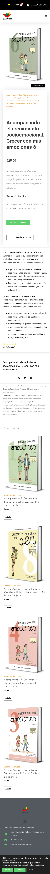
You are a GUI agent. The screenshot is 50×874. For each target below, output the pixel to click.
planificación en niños (11, 408)
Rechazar (20, 870)
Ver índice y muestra (12, 495)
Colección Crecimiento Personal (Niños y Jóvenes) (21, 389)
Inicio (8, 95)
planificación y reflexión (28, 408)
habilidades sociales (22, 405)
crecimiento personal (10, 399)
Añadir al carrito (23, 237)
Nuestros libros (17, 95)
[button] (46, 16)
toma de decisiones (10, 414)
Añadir (8, 517)
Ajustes (31, 870)
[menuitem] (9, 4)
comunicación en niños (34, 395)
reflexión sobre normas (34, 411)
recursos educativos (17, 411)
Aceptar (7, 870)
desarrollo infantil (25, 399)
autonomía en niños (18, 395)
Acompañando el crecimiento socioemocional (28, 386)
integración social (37, 405)
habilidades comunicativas (19, 402)
